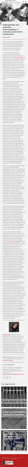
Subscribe (19, 457)
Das (14, 185)
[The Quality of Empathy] (14, 396)
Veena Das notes (19, 57)
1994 (21, 219)
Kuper (4, 116)
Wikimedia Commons (8, 360)
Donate (15, 457)
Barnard (20, 114)
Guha (21, 151)
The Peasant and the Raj (14, 241)
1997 (4, 220)
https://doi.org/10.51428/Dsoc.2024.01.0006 (13, 374)
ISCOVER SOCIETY (10, 0)
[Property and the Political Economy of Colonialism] (14, 418)
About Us (11, 457)
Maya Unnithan (6, 334)
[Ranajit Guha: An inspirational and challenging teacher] (14, 440)
